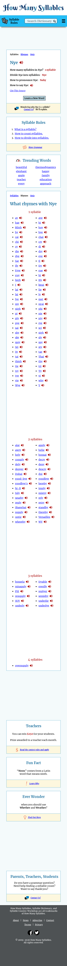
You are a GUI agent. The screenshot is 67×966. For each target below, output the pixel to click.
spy (40, 342)
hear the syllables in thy (45, 361)
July (17, 493)
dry (40, 251)
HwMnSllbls (33, 7)
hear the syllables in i (19, 284)
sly (40, 337)
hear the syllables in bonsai (49, 454)
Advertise (37, 920)
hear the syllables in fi (43, 261)
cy (16, 246)
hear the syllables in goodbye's (30, 483)
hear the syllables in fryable (49, 581)
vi (39, 375)
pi (16, 313)
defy (17, 464)
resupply (20, 596)
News (26, 920)
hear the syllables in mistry (49, 493)
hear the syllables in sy (20, 351)
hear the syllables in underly (27, 605)
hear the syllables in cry (44, 241)
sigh (41, 332)
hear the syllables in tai (21, 356)
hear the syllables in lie (44, 289)
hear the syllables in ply (21, 318)
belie (41, 450)
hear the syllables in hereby (49, 483)
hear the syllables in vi (43, 375)
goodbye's (21, 483)
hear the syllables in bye (45, 232)
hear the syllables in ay (20, 218)
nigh (18, 308)
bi (39, 222)
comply (19, 459)
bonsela (20, 581)
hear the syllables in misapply (29, 586)
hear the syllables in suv (22, 600)
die (17, 251)
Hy (40, 280)
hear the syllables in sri (21, 347)
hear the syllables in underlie (51, 600)
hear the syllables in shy (22, 332)
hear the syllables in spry (23, 342)
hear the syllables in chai (46, 237)
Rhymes (24, 54)
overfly (42, 586)
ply (17, 318)
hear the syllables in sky (21, 337)
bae (17, 222)
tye (17, 375)
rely (40, 497)
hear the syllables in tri (44, 366)
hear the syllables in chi (21, 241)
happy (45, 171)
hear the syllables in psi (21, 591)
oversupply (22, 665)
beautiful (21, 167)
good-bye (21, 478)
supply (19, 512)
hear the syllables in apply (48, 445)
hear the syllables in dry (45, 251)
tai (16, 356)
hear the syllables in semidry (51, 596)
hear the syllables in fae (21, 261)
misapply (20, 586)
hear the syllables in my (21, 304)
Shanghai (20, 507)
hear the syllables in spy (45, 342)
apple (21, 175)
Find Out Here (34, 817)
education (46, 179)
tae (40, 351)
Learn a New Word (34, 98)
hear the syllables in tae (45, 351)
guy (17, 275)
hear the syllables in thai (46, 356)
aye (40, 217)
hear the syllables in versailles (53, 517)
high (18, 280)
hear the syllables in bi (43, 222)
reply (18, 502)
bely (17, 454)
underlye (43, 605)
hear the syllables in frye (23, 270)
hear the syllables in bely (23, 454)
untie (18, 517)
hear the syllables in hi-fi (23, 488)
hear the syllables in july (22, 493)
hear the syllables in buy (45, 227)
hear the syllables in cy (20, 246)
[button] (54, 21)
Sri (16, 347)
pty (40, 318)
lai (16, 289)
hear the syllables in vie (21, 380)
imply (42, 488)
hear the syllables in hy (44, 280)
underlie (43, 600)
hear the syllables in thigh (24, 361)
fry (40, 265)
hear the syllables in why (46, 380)
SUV (17, 600)
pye (17, 323)
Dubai (18, 473)
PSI (17, 591)
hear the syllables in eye (45, 256)
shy (17, 332)
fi (39, 261)
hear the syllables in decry (47, 459)
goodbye (43, 478)
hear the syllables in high (23, 280)
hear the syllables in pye (22, 323)
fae (17, 261)
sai (17, 327)
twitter (36, 932)
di (39, 246)
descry (42, 469)
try (17, 370)
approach (45, 183)
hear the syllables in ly (43, 294)
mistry (42, 493)
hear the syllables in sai (21, 328)
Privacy (39, 924)
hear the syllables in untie (24, 517)
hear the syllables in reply (24, 502)
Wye (17, 385)
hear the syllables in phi (45, 308)
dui (40, 473)
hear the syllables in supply (26, 512)
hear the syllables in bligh (24, 227)
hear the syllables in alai (22, 445)
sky (17, 337)
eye (40, 256)
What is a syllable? (25, 129)
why (40, 380)
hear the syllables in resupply (28, 596)
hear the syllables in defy (23, 464)
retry (41, 502)
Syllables (14, 196)
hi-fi (18, 488)
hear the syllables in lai (21, 289)
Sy (16, 351)
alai (17, 445)
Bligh (18, 227)
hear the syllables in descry (49, 469)
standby (43, 507)
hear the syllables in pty (45, 318)
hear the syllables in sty (44, 347)
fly (16, 265)
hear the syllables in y (42, 385)
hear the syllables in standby (50, 507)
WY (40, 521)
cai (17, 237)
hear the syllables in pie (45, 313)
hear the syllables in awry (23, 450)
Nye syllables (21, 62)
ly (39, 294)
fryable (42, 581)
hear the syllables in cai (21, 237)
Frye (17, 270)
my (17, 304)
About (16, 920)
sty (40, 347)
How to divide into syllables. (32, 137)
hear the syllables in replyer (49, 591)
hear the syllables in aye (45, 218)
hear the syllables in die (21, 251)
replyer (42, 591)
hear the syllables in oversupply (31, 665)
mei (40, 299)
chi (17, 241)
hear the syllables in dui (45, 474)
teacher (21, 179)
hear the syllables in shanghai (29, 507)
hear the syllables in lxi (21, 294)
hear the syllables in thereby (50, 512)
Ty (40, 370)
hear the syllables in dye (22, 256)
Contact (50, 920)
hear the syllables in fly (21, 265)
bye (40, 232)
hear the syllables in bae (22, 222)
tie (16, 366)
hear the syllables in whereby (28, 521)
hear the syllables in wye (23, 385)
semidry (43, 596)
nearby (19, 497)
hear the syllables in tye (21, 375)
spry (17, 342)
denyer (19, 469)
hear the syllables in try (21, 371)
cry (40, 241)
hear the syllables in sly (44, 337)
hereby (42, 483)
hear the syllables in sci (44, 328)
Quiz (32, 54)
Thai (41, 356)
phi (40, 308)
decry (41, 459)
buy (40, 227)
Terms (27, 924)
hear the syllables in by (20, 232)
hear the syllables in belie (47, 450)
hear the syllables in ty (44, 371)
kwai (41, 284)
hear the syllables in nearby (26, 497)
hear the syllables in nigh (23, 308)
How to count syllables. (29, 133)
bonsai (42, 454)
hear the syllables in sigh (46, 332)
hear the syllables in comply (26, 459)
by (16, 232)
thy (40, 361)
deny (41, 464)
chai (40, 237)
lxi (16, 294)
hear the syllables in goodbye (51, 478)
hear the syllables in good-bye (30, 478)
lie (40, 289)
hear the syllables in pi (20, 313)
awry (18, 450)
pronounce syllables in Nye (31, 85)
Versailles (44, 517)
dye (17, 256)
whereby (20, 521)
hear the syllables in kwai (47, 284)
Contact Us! (36, 898)
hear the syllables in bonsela (27, 581)
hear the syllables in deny (47, 464)
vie (17, 380)
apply (41, 445)
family (46, 175)
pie (40, 313)
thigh (18, 361)
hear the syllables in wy (45, 521)
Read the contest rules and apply (33, 750)
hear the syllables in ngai (46, 304)
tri (39, 366)
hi (39, 275)
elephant (21, 171)
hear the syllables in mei (45, 299)
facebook (30, 932)
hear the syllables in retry (47, 502)
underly (19, 605)
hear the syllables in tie (21, 366)
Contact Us (28, 109)
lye (17, 299)
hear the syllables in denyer (26, 469)
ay (16, 217)
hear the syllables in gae (45, 270)
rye (40, 323)
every (21, 183)
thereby (43, 512)
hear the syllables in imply (48, 488)
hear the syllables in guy (22, 275)
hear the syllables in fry (44, 265)
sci (40, 327)
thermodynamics (45, 167)
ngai (41, 304)
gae (40, 270)
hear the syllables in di (43, 246)
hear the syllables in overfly (49, 586)
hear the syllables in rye (45, 323)
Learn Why (33, 783)
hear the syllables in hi (43, 275)
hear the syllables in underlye (52, 605)
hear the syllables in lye (21, 299)
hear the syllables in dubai (25, 474)
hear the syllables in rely (45, 497)
